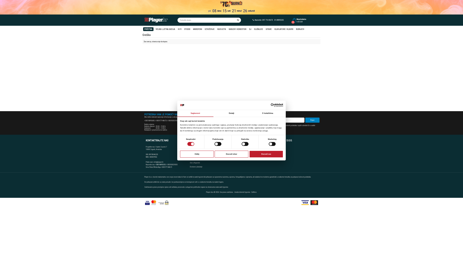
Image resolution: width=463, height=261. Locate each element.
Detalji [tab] (231, 113)
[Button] (238, 20)
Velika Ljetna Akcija (165, 29)
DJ (250, 29)
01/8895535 (279, 20)
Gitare (269, 29)
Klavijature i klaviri (283, 29)
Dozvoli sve (266, 154)
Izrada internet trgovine (242, 192)
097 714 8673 (267, 20)
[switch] (217, 144)
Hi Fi (179, 29)
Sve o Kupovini (195, 163)
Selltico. (254, 192)
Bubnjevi (300, 29)
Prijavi (312, 120)
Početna (148, 29)
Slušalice (258, 29)
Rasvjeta (221, 29)
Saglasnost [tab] (195, 113)
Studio (187, 29)
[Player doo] (156, 20)
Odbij (197, 154)
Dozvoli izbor (231, 154)
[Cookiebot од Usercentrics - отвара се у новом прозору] (272, 105)
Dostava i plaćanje (196, 167)
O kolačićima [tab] (267, 113)
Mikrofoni (197, 29)
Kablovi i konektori (237, 29)
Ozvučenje (209, 29)
